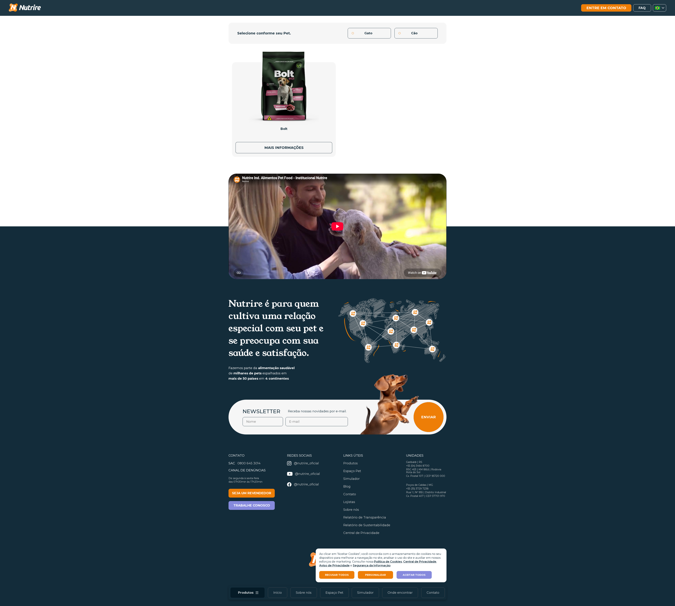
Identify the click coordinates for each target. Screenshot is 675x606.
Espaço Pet (334, 593)
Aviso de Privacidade (334, 565)
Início (277, 593)
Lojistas (349, 502)
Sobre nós (303, 593)
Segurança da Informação (372, 565)
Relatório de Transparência (364, 517)
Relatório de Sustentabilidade (366, 525)
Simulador (365, 593)
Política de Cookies (388, 561)
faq (642, 8)
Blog (347, 486)
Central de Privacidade (419, 561)
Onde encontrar (400, 593)
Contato (433, 593)
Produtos (350, 463)
